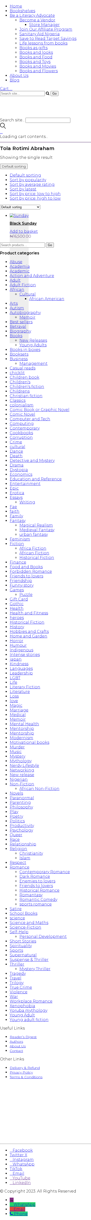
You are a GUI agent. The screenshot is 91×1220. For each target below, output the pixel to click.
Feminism (20, 539)
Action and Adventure (32, 275)
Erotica (17, 493)
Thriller (17, 964)
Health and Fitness (29, 613)
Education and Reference (36, 479)
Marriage (19, 710)
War (14, 996)
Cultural (27, 294)
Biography (20, 331)
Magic (16, 705)
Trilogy (17, 982)
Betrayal (18, 326)
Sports (16, 950)
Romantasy (30, 895)
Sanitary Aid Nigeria (39, 34)
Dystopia (19, 469)
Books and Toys (34, 61)
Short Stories (23, 941)
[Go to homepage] (29, 115)
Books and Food (35, 57)
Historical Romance (39, 890)
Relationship (23, 844)
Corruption (21, 437)
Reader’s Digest (23, 1037)
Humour (18, 645)
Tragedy (18, 973)
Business (19, 359)
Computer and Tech (30, 419)
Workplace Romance (31, 1001)
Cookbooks (21, 433)
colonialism (21, 405)
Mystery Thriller (34, 969)
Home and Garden (28, 636)
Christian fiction (26, 396)
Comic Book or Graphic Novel (39, 409)
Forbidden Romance (31, 571)
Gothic (17, 603)
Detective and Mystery (32, 460)
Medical (18, 714)
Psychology (21, 830)
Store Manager (44, 24)
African (17, 289)
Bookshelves (22, 11)
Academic (20, 271)
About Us (19, 75)
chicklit (17, 372)
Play (14, 811)
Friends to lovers (26, 576)
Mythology (21, 761)
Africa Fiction (32, 548)
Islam (24, 858)
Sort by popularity (28, 180)
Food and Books (26, 567)
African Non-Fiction (39, 788)
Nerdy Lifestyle (24, 765)
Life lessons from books (43, 43)
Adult (15, 280)
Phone (21, 1213)
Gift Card (19, 599)
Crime (16, 442)
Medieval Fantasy (36, 530)
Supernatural (23, 955)
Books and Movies (37, 66)
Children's (20, 382)
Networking (22, 770)
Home (16, 6)
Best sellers (21, 322)
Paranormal (22, 798)
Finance (18, 562)
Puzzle (26, 594)
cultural (17, 446)
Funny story (21, 585)
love (14, 701)
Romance (19, 867)
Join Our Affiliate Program (45, 29)
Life (13, 682)
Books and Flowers (38, 71)
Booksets (19, 354)
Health (17, 608)
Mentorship (22, 728)
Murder (17, 747)
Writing (27, 502)
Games (17, 590)
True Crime (21, 987)
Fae (13, 506)
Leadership (21, 673)
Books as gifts (33, 47)
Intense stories (25, 654)
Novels (16, 793)
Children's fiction (27, 386)
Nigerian (19, 779)
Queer (16, 835)
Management (33, 363)
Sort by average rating (32, 184)
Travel (15, 978)
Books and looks (36, 52)
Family (16, 516)
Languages (21, 668)
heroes (17, 617)
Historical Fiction (36, 557)
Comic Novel (22, 414)
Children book (24, 377)
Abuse (16, 262)
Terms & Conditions (26, 1077)
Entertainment (25, 483)
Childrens (20, 391)
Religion (18, 848)
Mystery (17, 756)
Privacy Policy (21, 1072)
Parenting (20, 802)
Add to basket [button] (24, 231)
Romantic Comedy (38, 899)
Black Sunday (23, 223)
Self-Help (19, 932)
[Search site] (3, 127)
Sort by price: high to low (35, 198)
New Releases (33, 340)
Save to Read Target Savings (47, 38)
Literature (20, 691)
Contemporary (25, 428)
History (17, 627)
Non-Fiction (22, 784)
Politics (17, 821)
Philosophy (21, 807)
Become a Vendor (37, 20)
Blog (14, 80)
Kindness (19, 664)
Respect (18, 862)
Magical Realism (36, 525)
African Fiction (34, 553)
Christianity (31, 853)
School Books (23, 913)
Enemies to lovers (37, 881)
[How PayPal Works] (45, 1134)
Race (15, 839)
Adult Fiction (23, 285)
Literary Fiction (25, 687)
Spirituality (21, 945)
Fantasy (17, 520)
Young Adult (22, 1015)
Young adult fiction (29, 1019)
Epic (14, 488)
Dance (16, 451)
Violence (18, 992)
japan (16, 659)
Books (16, 335)
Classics (17, 400)
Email (19, 1209)
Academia (20, 266)
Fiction (17, 543)
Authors (16, 1041)
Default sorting (25, 175)
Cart (6, 88)
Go (50, 245)
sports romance (35, 904)
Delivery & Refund (25, 1068)
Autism (17, 308)
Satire (16, 908)
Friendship (21, 580)
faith (14, 511)
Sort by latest (23, 189)
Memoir (27, 317)
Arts (14, 303)
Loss (14, 696)
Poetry (16, 816)
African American (46, 298)
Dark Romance (34, 876)
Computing (22, 423)
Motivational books (29, 742)
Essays (16, 497)
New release (22, 774)
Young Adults (33, 345)
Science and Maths (29, 922)
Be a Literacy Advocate (32, 15)
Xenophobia (22, 1006)
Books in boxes (25, 349)
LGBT (15, 677)
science (17, 918)
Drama (17, 465)
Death (16, 456)
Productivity (22, 825)
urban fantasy (33, 534)
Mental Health (24, 724)
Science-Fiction (25, 927)
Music (16, 751)
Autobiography (25, 312)
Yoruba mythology (28, 1010)
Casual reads (22, 368)
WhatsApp (24, 1204)
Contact (16, 1051)
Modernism (21, 738)
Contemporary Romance (44, 872)
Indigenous (21, 650)
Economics (21, 474)
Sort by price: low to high (35, 193)
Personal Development (43, 936)
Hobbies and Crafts (29, 631)
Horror (16, 640)
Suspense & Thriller (29, 959)
